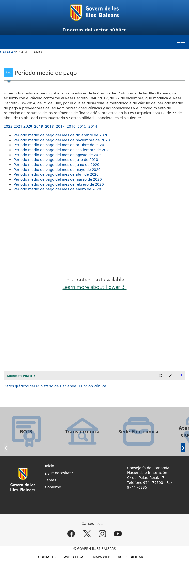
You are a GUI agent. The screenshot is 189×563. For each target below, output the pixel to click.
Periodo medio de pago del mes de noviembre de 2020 (62, 139)
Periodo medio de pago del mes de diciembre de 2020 (61, 134)
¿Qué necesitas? (59, 472)
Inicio (49, 465)
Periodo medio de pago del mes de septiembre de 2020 (62, 149)
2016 (71, 126)
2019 (38, 126)
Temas (50, 479)
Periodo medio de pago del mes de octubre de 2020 (59, 144)
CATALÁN (8, 51)
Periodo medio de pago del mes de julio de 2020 (56, 159)
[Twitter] (87, 534)
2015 (82, 126)
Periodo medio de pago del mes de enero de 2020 (57, 189)
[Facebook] (71, 534)
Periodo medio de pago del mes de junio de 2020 (56, 164)
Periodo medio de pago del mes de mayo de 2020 (57, 169)
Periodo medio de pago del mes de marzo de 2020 (58, 179)
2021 (18, 126)
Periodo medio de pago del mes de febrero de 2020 (59, 184)
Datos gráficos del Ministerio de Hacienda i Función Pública (55, 385)
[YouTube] (118, 534)
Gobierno (53, 487)
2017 (60, 126)
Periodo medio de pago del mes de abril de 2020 (56, 174)
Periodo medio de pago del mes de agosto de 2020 (58, 154)
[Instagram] (102, 534)
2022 (8, 126)
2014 (92, 126)
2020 (27, 126)
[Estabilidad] (8, 71)
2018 (49, 126)
